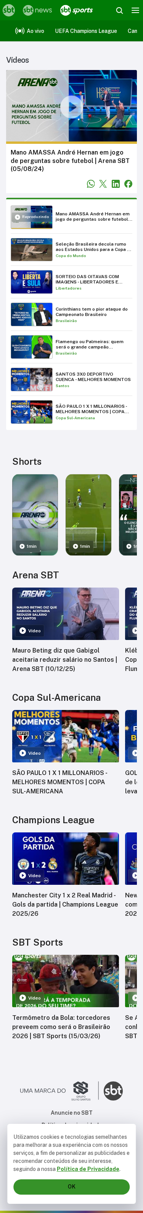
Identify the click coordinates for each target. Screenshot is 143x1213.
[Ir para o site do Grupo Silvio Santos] (59, 1091)
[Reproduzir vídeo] (71, 107)
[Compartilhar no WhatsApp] (91, 184)
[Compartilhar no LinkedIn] (116, 184)
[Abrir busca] (119, 10)
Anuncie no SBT (72, 1113)
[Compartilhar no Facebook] (128, 184)
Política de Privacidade (88, 1169)
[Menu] (135, 10)
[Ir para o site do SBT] (113, 1091)
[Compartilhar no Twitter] (103, 184)
